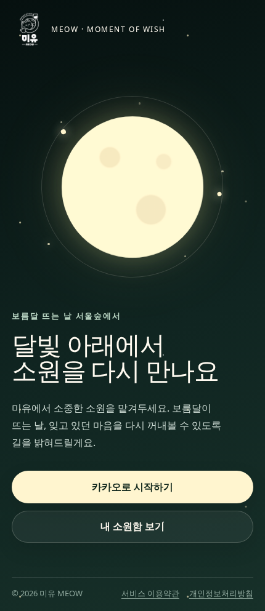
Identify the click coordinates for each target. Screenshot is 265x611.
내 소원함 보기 (132, 526)
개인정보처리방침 (221, 593)
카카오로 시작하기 (132, 486)
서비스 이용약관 (150, 593)
